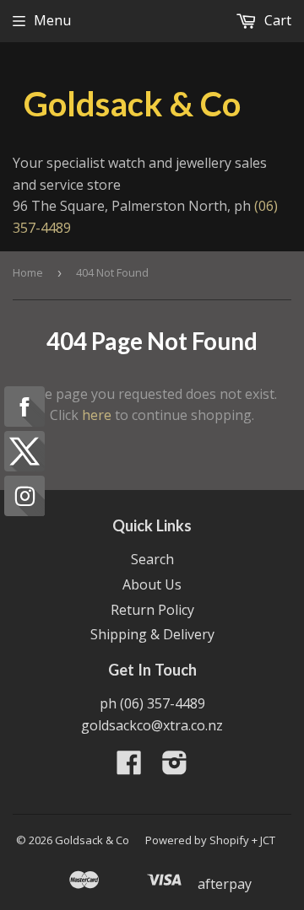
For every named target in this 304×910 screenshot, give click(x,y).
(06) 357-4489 (162, 703)
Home (28, 272)
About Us (152, 584)
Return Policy (152, 609)
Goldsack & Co (132, 103)
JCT (267, 840)
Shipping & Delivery (152, 634)
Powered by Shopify (197, 840)
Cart (276, 20)
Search (152, 559)
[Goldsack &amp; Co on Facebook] (129, 767)
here (96, 415)
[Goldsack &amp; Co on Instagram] (174, 767)
